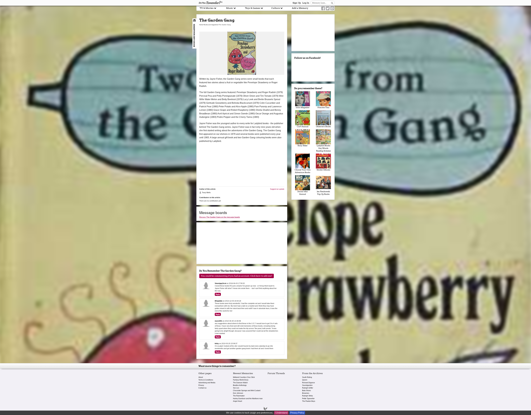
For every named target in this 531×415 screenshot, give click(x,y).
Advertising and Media (206, 383)
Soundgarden (307, 385)
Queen (304, 380)
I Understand (281, 413)
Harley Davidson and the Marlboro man (248, 399)
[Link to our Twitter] (328, 8)
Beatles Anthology (240, 385)
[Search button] (332, 3)
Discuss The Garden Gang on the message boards (219, 217)
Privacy (201, 385)
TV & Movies (207, 8)
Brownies (305, 393)
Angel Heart (237, 401)
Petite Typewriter (308, 399)
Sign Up (297, 3)
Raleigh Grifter (307, 388)
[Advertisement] (98, 62)
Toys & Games (253, 8)
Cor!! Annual (302, 127)
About (200, 377)
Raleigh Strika (307, 396)
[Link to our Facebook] (323, 8)
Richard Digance (308, 383)
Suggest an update (277, 189)
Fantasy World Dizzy (240, 380)
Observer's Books (323, 127)
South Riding (307, 377)
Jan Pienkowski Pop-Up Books (323, 192)
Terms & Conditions (205, 380)
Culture (275, 8)
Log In (305, 3)
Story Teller (303, 146)
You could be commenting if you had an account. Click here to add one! (236, 276)
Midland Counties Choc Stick (244, 377)
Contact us (202, 388)
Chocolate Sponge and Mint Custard (246, 390)
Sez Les (236, 388)
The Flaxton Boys (308, 401)
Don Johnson (238, 393)
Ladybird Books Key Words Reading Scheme (323, 148)
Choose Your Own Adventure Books (303, 171)
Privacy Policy (297, 413)
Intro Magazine (302, 107)
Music (230, 8)
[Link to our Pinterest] (332, 8)
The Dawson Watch (240, 383)
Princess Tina (323, 107)
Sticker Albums (323, 170)
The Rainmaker (239, 396)
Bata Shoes (306, 390)
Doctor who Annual (302, 192)
